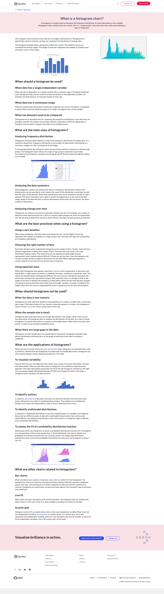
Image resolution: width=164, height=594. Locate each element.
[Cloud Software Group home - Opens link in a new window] (18, 577)
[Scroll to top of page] (159, 589)
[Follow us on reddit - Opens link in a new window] (29, 569)
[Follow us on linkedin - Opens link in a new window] (19, 569)
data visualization (50, 349)
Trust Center (101, 577)
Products (59, 3)
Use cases (48, 3)
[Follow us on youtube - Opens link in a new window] (24, 569)
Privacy (112, 577)
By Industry (36, 3)
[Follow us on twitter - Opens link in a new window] (15, 569)
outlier (30, 399)
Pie (29, 307)
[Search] (118, 2)
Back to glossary (23, 10)
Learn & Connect (73, 3)
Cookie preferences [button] (144, 577)
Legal (91, 577)
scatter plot (42, 514)
